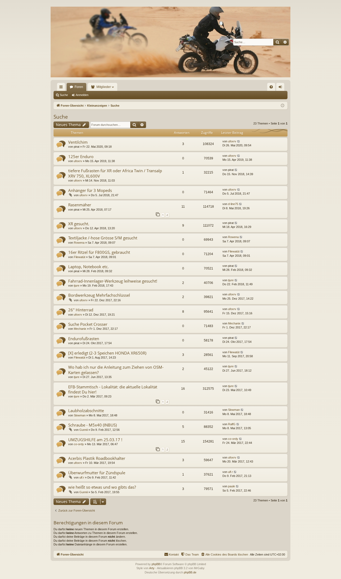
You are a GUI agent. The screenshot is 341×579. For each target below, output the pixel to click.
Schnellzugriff (62, 88)
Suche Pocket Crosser (87, 324)
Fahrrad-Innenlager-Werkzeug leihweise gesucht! (112, 281)
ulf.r (81, 477)
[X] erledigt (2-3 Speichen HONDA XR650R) (107, 353)
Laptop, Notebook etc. (88, 266)
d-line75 (233, 204)
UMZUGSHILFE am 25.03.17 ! (95, 439)
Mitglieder (103, 87)
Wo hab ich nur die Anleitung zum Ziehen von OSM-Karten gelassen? (116, 369)
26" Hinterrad (80, 309)
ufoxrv (232, 141)
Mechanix (80, 328)
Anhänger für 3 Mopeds (90, 190)
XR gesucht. (78, 223)
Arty (152, 568)
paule (231, 486)
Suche (64, 94)
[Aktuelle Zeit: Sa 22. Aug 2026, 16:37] (282, 106)
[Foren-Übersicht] (170, 42)
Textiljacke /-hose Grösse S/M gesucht (102, 237)
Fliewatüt (79, 257)
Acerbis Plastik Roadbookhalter (96, 458)
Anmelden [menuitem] (281, 88)
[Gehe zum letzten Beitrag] (239, 141)
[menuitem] (271, 87)
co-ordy (79, 444)
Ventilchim (78, 142)
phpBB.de (190, 572)
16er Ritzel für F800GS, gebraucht (99, 252)
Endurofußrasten (83, 338)
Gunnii (83, 429)
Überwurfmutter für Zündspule (96, 472)
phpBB (156, 564)
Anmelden (82, 94)
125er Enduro (81, 156)
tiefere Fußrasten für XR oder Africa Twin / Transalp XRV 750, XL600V (115, 173)
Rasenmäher (79, 204)
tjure (76, 285)
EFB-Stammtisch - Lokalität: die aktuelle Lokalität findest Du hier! (112, 389)
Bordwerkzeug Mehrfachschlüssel (99, 295)
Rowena (79, 242)
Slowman (80, 415)
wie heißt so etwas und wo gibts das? (102, 487)
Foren (79, 87)
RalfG (232, 424)
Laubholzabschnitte (86, 410)
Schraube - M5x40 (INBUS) (92, 425)
